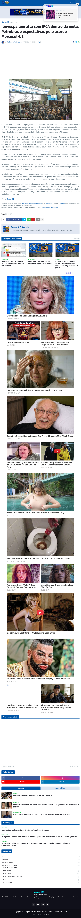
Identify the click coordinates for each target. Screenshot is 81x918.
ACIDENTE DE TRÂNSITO (41, 868)
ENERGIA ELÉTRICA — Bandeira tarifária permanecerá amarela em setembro (12, 263)
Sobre (40, 915)
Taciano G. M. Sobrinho (20, 227)
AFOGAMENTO (41, 871)
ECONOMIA (14, 22)
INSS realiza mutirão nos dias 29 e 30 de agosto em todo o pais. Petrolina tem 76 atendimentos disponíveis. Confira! (35, 844)
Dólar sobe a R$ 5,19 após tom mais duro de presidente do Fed (40, 262)
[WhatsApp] (79, 42)
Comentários (60, 788)
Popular (21, 788)
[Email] (38, 219)
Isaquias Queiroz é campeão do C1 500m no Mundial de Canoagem (25, 830)
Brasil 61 (10, 199)
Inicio (34, 915)
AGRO (41, 880)
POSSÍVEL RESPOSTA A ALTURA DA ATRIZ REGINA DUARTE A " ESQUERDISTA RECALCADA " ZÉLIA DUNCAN (46, 806)
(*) (41, 856)
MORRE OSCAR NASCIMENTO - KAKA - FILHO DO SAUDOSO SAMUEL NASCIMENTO (41, 814)
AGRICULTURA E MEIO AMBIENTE (41, 877)
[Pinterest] (33, 219)
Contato (46, 915)
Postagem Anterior (8, 766)
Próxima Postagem (73, 766)
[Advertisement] (40, 62)
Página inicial (5, 22)
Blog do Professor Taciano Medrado (36, 912)
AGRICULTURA (41, 874)
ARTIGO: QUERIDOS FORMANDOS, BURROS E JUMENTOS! (32, 795)
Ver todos (77, 238)
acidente (41, 859)
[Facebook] (73, 42)
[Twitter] (76, 42)
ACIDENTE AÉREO (41, 862)
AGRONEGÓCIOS (41, 883)
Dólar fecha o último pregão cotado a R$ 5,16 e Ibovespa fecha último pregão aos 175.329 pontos (66, 264)
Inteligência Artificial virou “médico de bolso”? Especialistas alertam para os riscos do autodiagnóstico (39, 837)
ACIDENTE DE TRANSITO (41, 865)
